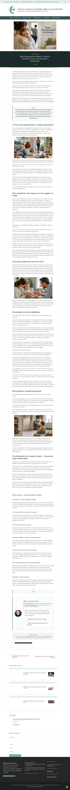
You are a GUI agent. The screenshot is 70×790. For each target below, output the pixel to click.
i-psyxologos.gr (35, 764)
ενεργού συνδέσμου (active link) (41, 637)
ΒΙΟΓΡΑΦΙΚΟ (17, 17)
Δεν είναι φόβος (15, 160)
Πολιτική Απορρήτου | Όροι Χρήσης (31, 773)
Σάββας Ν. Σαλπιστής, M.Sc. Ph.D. (31, 601)
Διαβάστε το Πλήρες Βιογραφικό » (9, 775)
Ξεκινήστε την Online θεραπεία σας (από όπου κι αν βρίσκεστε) (37, 624)
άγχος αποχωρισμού (21, 200)
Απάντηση (16, 724)
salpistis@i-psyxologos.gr (26, 1)
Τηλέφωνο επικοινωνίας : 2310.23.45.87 (11, 1)
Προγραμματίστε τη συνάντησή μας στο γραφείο (37, 619)
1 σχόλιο (35, 64)
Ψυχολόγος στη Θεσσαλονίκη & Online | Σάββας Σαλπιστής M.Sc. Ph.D (40, 9)
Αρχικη (11, 17)
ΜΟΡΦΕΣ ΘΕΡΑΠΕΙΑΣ (26, 17)
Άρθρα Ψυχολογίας (56, 17)
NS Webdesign (40, 786)
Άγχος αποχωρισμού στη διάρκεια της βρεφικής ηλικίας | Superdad (26, 719)
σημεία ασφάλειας (33, 131)
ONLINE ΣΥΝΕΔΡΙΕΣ (37, 17)
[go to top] (67, 787)
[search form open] (65, 2)
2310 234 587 (50, 771)
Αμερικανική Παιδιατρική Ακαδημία (39, 448)
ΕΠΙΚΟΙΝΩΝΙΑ (47, 17)
